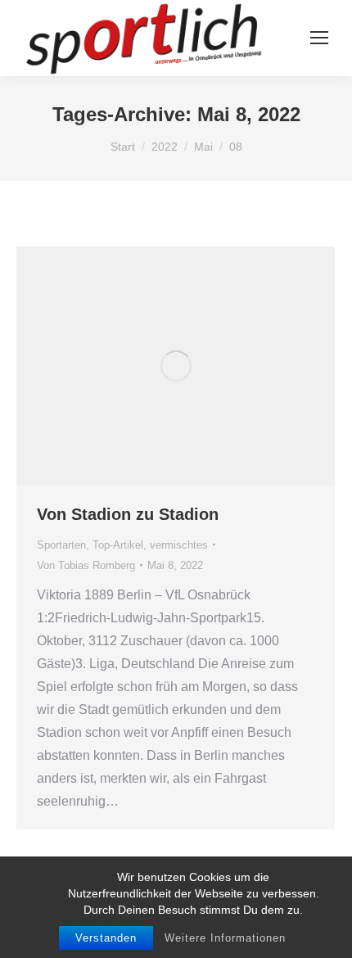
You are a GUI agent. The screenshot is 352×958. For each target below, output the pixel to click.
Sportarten (61, 545)
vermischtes (179, 545)
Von (86, 565)
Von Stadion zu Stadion (128, 514)
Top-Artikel (118, 545)
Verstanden (106, 938)
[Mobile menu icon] (319, 37)
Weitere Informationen (225, 938)
